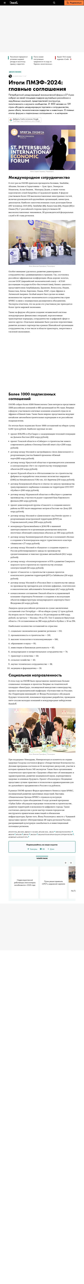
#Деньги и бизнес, (32, 832)
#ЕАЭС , (52, 832)
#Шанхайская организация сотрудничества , (56, 834)
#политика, (13, 832)
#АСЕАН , (34, 834)
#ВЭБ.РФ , (12, 834)
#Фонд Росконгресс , (64, 832)
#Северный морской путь (18, 837)
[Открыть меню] (4, 2)
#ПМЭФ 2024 (43, 832)
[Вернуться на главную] (13, 2)
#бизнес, (21, 832)
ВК (44, 849)
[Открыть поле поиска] (54, 2)
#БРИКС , (27, 834)
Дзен (52, 849)
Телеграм (33, 849)
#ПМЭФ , (20, 834)
